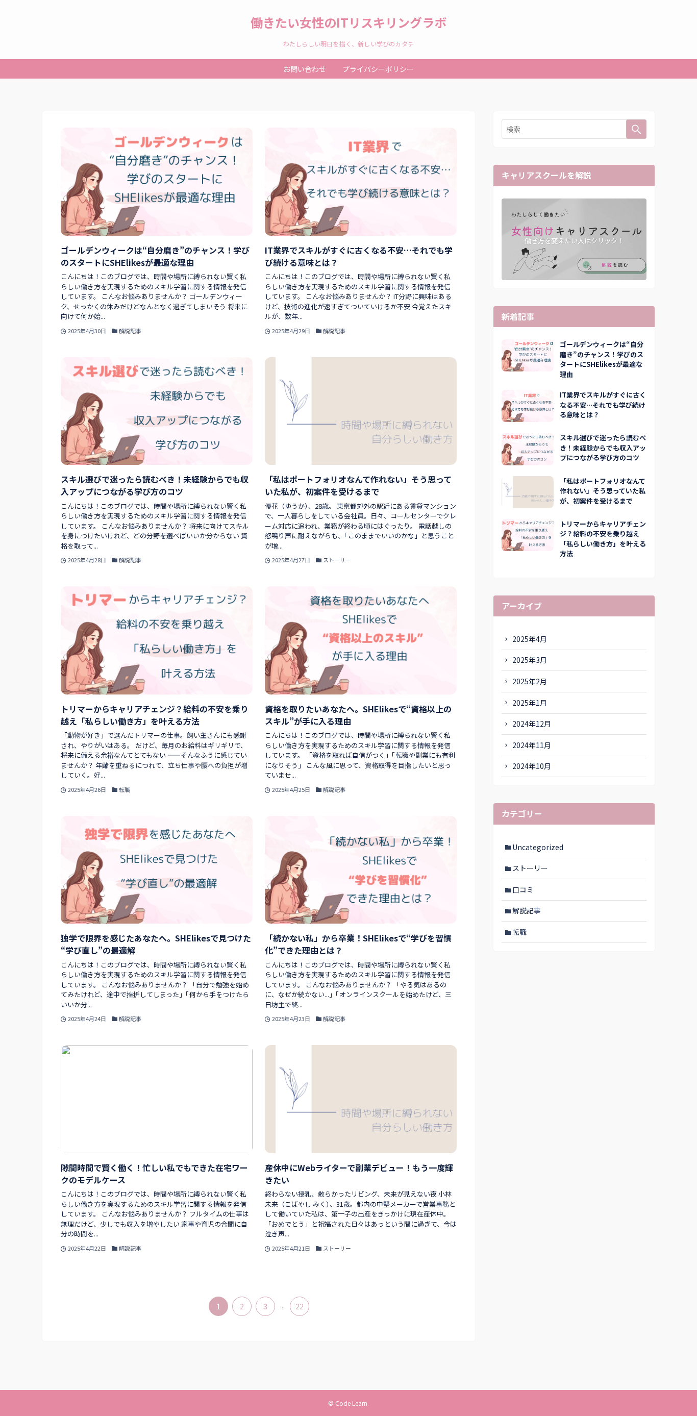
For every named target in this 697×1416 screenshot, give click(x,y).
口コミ (523, 889)
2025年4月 (529, 639)
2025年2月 (529, 681)
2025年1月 (529, 703)
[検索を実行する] (636, 129)
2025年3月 (529, 660)
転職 (519, 932)
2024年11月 (531, 745)
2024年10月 (531, 766)
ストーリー (530, 868)
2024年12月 (531, 723)
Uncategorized (537, 847)
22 (299, 1306)
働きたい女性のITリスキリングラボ (348, 22)
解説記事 (526, 910)
